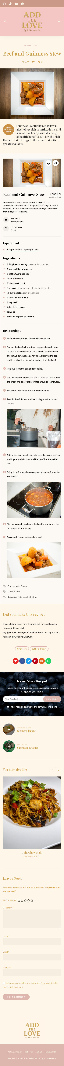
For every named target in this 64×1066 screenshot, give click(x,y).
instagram (4, 3)
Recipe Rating (9, 900)
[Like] (16, 661)
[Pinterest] (35, 661)
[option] (32, 817)
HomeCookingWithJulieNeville (25, 632)
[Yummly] (42, 661)
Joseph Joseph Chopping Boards (23, 249)
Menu (59, 22)
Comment (8, 907)
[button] (56, 163)
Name (6, 936)
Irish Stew (22, 649)
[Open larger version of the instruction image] (34, 428)
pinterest (22, 3)
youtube (16, 3)
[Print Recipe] (48, 163)
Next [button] (58, 770)
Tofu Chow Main (32, 852)
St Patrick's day (39, 649)
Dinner (28, 46)
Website (7, 967)
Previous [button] (52, 770)
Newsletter (51, 1052)
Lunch (36, 46)
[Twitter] (29, 661)
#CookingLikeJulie (22, 636)
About (39, 1052)
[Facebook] (22, 661)
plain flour (18, 278)
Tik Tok (10, 3)
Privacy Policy (15, 1052)
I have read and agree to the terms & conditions (33, 706)
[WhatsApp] (48, 661)
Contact (28, 1052)
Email (6, 951)
